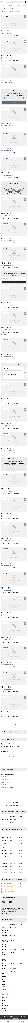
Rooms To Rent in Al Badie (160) (8, 756)
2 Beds (20, 189)
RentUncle (2, 2)
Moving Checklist (15, 1018)
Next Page (13, 724)
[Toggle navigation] (25, 2)
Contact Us (9, 1016)
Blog (5, 1016)
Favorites (21, 1021)
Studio (7, 189)
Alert (7, 1021)
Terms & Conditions (16, 1016)
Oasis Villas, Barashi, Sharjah (14, 33)
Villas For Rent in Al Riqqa (6, 784)
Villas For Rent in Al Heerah (7, 787)
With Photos (4, 11)
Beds (17, 5)
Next (25, 373)
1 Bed (14, 189)
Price (10, 5)
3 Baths (21, 464)
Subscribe (14, 282)
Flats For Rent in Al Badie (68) (7, 754)
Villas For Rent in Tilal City (6, 782)
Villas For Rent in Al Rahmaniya (8, 776)
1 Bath (6, 464)
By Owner (11, 11)
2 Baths (14, 464)
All (3, 5)
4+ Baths (14, 468)
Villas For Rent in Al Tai (6, 779)
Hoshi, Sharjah (14, 58)
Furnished (17, 11)
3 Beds (10, 192)
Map (25, 8)
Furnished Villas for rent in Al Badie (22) (10, 746)
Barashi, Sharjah (14, 240)
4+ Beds (17, 192)
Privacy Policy (23, 1016)
